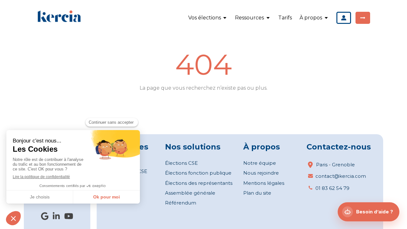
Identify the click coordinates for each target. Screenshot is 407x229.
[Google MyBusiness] (45, 217)
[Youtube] (68, 217)
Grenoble (343, 165)
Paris (322, 165)
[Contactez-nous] (362, 18)
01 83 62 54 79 (332, 188)
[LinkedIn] (56, 217)
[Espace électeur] (343, 18)
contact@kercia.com (340, 176)
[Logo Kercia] (59, 21)
